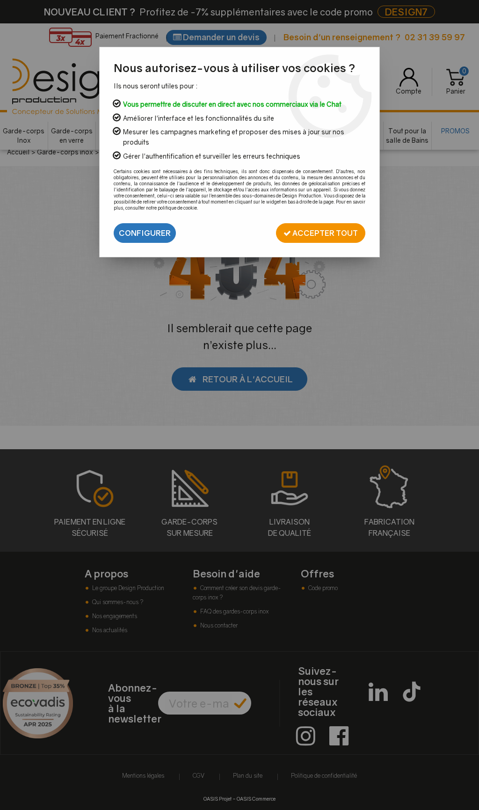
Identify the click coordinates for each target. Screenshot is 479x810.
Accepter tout (324, 233)
